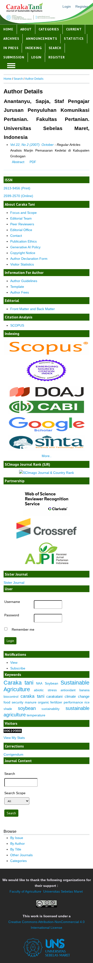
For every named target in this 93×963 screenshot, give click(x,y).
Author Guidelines (23, 281)
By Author (17, 843)
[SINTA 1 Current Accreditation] (46, 450)
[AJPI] (46, 567)
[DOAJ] (46, 397)
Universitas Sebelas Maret (63, 891)
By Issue (16, 838)
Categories (49, 29)
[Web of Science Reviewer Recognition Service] (46, 515)
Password (11, 615)
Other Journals (21, 855)
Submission (13, 57)
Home (8, 29)
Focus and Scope (23, 213)
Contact (16, 236)
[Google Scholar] (46, 431)
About (26, 29)
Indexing (33, 48)
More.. (47, 456)
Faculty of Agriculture (25, 891)
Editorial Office (21, 230)
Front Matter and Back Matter (32, 309)
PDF (33, 162)
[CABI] (46, 412)
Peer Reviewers (22, 224)
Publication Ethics (23, 241)
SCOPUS (17, 325)
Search (55, 48)
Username (12, 602)
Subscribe (17, 668)
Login (66, 6)
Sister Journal (14, 582)
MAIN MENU (11, 65)
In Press (11, 48)
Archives (11, 38)
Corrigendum (13, 754)
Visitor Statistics (22, 264)
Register (81, 6)
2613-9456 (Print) (17, 188)
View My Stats (14, 738)
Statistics (74, 38)
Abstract (18, 162)
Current (74, 29)
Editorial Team (21, 218)
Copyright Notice (22, 253)
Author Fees (19, 292)
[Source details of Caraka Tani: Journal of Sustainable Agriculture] (46, 354)
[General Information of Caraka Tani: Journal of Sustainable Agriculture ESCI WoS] (46, 383)
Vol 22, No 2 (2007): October (32, 145)
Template (17, 287)
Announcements (41, 38)
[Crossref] (46, 528)
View (13, 662)
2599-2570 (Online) (18, 196)
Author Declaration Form (28, 259)
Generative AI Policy (25, 247)
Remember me (23, 629)
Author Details (34, 78)
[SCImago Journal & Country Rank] (46, 473)
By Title (15, 849)
